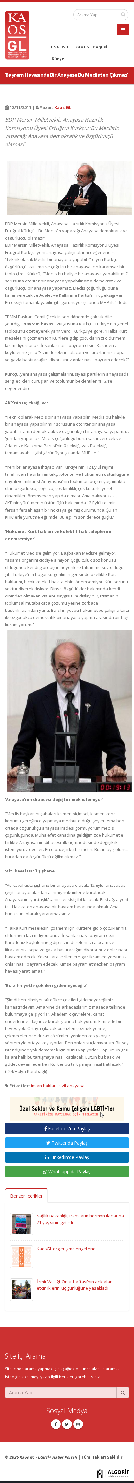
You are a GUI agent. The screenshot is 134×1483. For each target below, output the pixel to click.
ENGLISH (59, 46)
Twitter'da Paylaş (69, 1143)
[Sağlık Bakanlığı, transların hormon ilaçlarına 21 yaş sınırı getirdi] (21, 1223)
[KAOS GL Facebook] (56, 1424)
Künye (58, 58)
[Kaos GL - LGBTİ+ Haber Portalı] (19, 34)
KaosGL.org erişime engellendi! (67, 1249)
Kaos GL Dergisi (91, 46)
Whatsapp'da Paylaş (69, 1171)
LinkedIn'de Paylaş (69, 1157)
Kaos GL (62, 107)
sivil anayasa (72, 1086)
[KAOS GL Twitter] (67, 1424)
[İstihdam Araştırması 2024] (67, 1106)
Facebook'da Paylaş (68, 1128)
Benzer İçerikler (26, 1196)
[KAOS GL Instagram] (78, 1424)
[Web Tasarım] (113, 1473)
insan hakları (44, 1086)
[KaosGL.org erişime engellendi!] (21, 1256)
